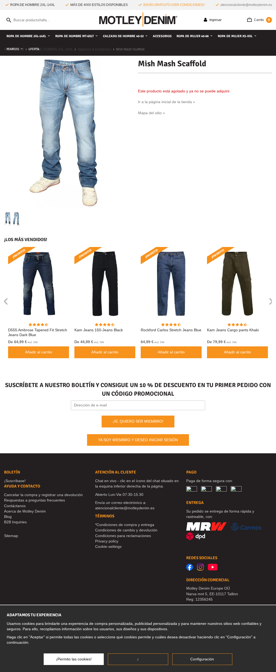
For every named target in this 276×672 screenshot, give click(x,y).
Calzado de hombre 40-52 (123, 36)
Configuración (202, 659)
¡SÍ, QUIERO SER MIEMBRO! (138, 421)
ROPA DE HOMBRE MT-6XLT (74, 36)
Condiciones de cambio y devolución (126, 530)
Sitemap (11, 536)
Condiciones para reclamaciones (123, 536)
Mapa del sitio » (151, 113)
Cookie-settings (108, 546)
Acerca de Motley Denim (25, 511)
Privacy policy (106, 541)
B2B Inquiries (15, 522)
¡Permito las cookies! (74, 659)
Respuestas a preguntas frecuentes (34, 500)
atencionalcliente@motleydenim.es (246, 5)
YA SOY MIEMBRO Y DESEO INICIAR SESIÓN (138, 440)
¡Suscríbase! (15, 481)
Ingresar (215, 20)
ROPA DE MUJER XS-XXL (235, 36)
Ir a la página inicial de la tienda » (166, 102)
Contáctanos (15, 506)
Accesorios (162, 36)
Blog (8, 516)
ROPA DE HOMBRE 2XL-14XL (26, 36)
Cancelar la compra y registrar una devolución (43, 495)
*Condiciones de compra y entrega (124, 525)
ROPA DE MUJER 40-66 (193, 36)
